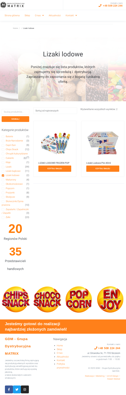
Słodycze (10, 197)
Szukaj (15, 119)
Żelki (8, 217)
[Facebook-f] (9, 389)
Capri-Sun (11, 145)
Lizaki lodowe (12, 175)
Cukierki (10, 158)
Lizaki (8, 166)
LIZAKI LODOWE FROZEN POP (53, 163)
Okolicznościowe (14, 184)
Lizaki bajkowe (13, 171)
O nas (60, 353)
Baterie (9, 136)
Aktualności (63, 356)
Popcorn (10, 188)
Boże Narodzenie (14, 140)
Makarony (11, 179)
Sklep (59, 349)
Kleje (8, 162)
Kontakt (61, 360)
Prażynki (10, 192)
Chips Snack (12, 149)
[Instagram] (25, 389)
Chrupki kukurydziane (17, 153)
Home (15, 28)
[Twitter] (17, 389)
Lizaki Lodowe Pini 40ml (98, 163)
